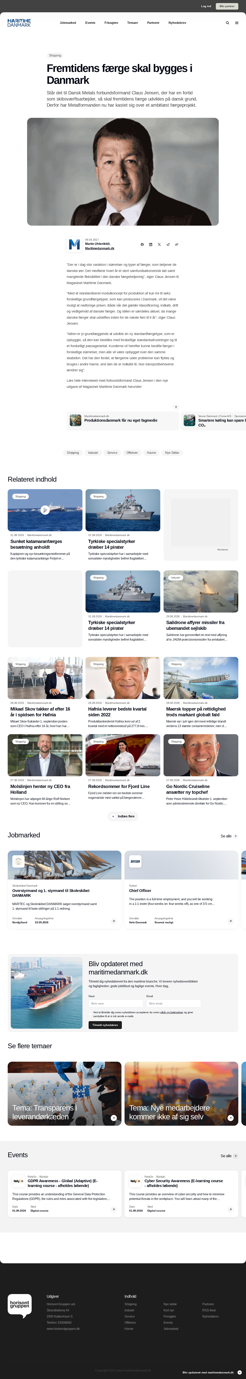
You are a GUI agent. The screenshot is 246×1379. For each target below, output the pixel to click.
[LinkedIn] (150, 244)
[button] (176, 407)
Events (168, 1322)
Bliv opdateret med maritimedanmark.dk (208, 1372)
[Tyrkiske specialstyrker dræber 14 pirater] (123, 525)
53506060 (64, 1322)
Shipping (131, 1304)
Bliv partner (227, 6)
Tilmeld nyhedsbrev (105, 1025)
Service (130, 1316)
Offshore (130, 1322)
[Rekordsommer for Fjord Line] (123, 767)
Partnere (208, 1304)
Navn (92, 996)
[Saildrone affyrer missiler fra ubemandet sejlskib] (201, 606)
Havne (129, 1328)
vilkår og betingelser (171, 1012)
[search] (227, 22)
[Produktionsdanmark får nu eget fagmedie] (123, 421)
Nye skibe (170, 1304)
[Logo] (19, 23)
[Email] (168, 244)
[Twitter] (159, 244)
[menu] (236, 22)
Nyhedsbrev (210, 1316)
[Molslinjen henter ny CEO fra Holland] (45, 770)
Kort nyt (169, 1310)
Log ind (206, 6)
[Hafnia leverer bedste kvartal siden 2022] (123, 692)
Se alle (226, 836)
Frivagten (170, 1316)
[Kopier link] (176, 244)
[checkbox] (90, 1014)
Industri (129, 1310)
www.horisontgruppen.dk (63, 1328)
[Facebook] (142, 244)
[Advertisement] (201, 522)
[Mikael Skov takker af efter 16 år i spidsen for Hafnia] (45, 692)
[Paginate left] (10, 889)
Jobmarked (171, 1328)
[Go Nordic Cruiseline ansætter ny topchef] (201, 770)
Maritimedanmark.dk (99, 248)
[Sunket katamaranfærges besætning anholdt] (45, 525)
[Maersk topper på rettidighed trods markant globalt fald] (201, 693)
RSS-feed (209, 1310)
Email (149, 996)
